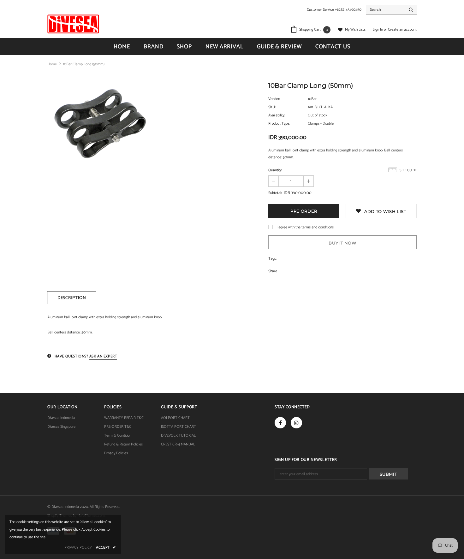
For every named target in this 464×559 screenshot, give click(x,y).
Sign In (378, 29)
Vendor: (274, 99)
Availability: (276, 115)
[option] (99, 124)
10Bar (312, 99)
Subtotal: (275, 193)
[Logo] (73, 24)
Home (52, 64)
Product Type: (279, 124)
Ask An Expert (103, 356)
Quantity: (275, 170)
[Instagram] (296, 422)
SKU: (272, 107)
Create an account (402, 29)
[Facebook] (280, 422)
